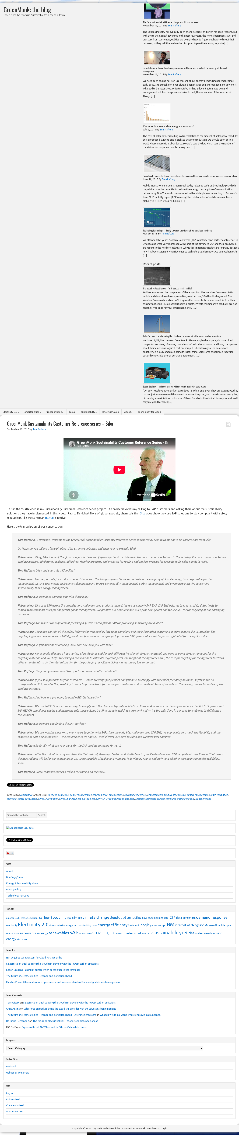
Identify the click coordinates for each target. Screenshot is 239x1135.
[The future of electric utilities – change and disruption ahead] (157, 18)
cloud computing (130, 917)
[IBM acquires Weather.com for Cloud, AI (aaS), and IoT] (157, 284)
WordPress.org (14, 1111)
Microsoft (211, 925)
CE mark (52, 795)
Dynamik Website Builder (106, 1128)
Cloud (72, 411)
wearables (209, 933)
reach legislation (219, 795)
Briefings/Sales (110, 411)
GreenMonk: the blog (27, 9)
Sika (142, 513)
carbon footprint (52, 917)
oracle (16, 933)
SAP (84, 798)
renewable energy (34, 933)
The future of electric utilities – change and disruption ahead (171, 22)
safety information (48, 798)
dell (193, 917)
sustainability (88, 411)
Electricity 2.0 (10, 411)
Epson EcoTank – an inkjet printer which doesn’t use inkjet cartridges (174, 386)
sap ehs (91, 798)
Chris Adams (13, 1008)
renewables (59, 933)
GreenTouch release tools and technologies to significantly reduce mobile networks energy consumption (190, 176)
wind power (22, 939)
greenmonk (155, 925)
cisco (69, 918)
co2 (144, 917)
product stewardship (175, 795)
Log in (9, 1093)
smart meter (124, 933)
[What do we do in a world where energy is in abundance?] (157, 122)
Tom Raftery (12, 1002)
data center (183, 917)
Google (144, 925)
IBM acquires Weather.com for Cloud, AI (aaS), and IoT (167, 288)
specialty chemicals (145, 798)
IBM (169, 924)
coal (166, 917)
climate (77, 917)
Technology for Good (149, 411)
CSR (172, 917)
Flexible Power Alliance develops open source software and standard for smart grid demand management (185, 69)
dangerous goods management (74, 795)
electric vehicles (57, 925)
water (199, 933)
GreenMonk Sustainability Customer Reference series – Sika (60, 423)
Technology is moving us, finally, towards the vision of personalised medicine (177, 230)
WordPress (153, 1128)
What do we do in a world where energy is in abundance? (168, 126)
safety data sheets (27, 798)
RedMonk (11, 1066)
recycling (11, 798)
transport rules (203, 798)
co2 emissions (155, 917)
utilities (188, 933)
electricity (11, 925)
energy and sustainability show (81, 925)
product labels (155, 795)
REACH (49, 517)
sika (132, 798)
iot (202, 925)
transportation (54, 411)
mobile (221, 925)
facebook (133, 925)
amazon (10, 918)
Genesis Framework (134, 1128)
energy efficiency (113, 925)
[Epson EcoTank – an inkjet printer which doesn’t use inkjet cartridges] (157, 382)
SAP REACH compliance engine (112, 798)
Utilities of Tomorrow (17, 1072)
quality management (198, 795)
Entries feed (13, 1099)
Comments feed (15, 1105)
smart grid (103, 932)
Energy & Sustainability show (22, 883)
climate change (96, 917)
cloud (114, 917)
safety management (70, 798)
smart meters (142, 933)
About (127, 411)
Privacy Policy (13, 889)
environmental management (107, 795)
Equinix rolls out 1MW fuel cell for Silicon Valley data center (54, 1027)
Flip (11, 852)
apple (17, 918)
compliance (26, 795)
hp (163, 925)
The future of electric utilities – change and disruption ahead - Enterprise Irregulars (51, 1014)
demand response (211, 917)
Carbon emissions (29, 918)
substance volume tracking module (175, 798)
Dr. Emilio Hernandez (17, 1021)
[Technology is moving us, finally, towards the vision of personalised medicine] (157, 226)
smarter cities (31, 411)
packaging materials (135, 795)
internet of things (187, 925)
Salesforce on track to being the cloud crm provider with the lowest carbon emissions (182, 336)
